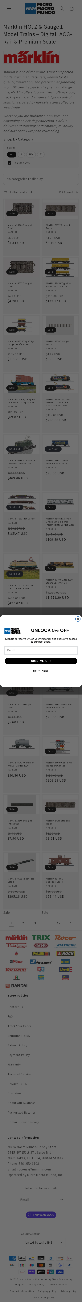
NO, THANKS (41, 671)
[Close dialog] (78, 618)
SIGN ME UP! (41, 661)
